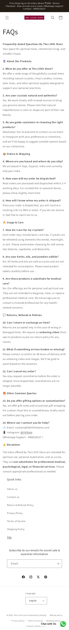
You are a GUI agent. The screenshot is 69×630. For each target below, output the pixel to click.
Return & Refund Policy (20, 505)
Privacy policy (18, 620)
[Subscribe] (58, 563)
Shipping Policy (16, 529)
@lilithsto (26, 432)
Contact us (13, 497)
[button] (7, 18)
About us (12, 489)
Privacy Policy (14, 513)
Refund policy (56, 615)
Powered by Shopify (37, 615)
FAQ (9, 537)
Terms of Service (16, 521)
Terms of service (35, 620)
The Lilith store (21, 615)
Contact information (36, 626)
